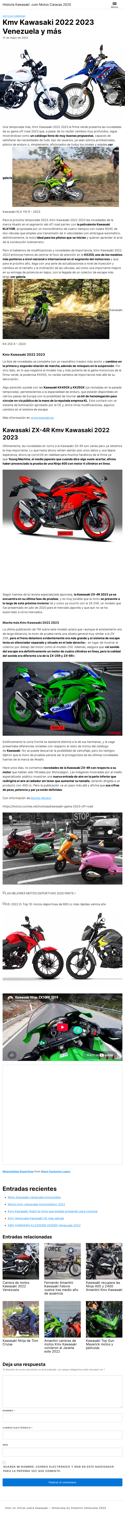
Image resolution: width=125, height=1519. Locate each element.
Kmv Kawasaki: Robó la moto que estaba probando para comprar (53, 1211)
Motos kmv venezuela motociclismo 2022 (36, 1204)
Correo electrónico (18, 1427)
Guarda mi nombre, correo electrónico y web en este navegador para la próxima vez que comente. (58, 1469)
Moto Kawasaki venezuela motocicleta (34, 1197)
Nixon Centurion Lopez (55, 1171)
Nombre (9, 1410)
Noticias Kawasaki (14, 16)
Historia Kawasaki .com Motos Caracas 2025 (37, 4)
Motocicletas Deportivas (18, 1171)
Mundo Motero (40, 798)
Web (5, 1445)
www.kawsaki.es (42, 417)
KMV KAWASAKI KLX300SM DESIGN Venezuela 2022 (44, 1225)
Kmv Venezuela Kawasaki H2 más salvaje (36, 1218)
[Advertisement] (62, 569)
